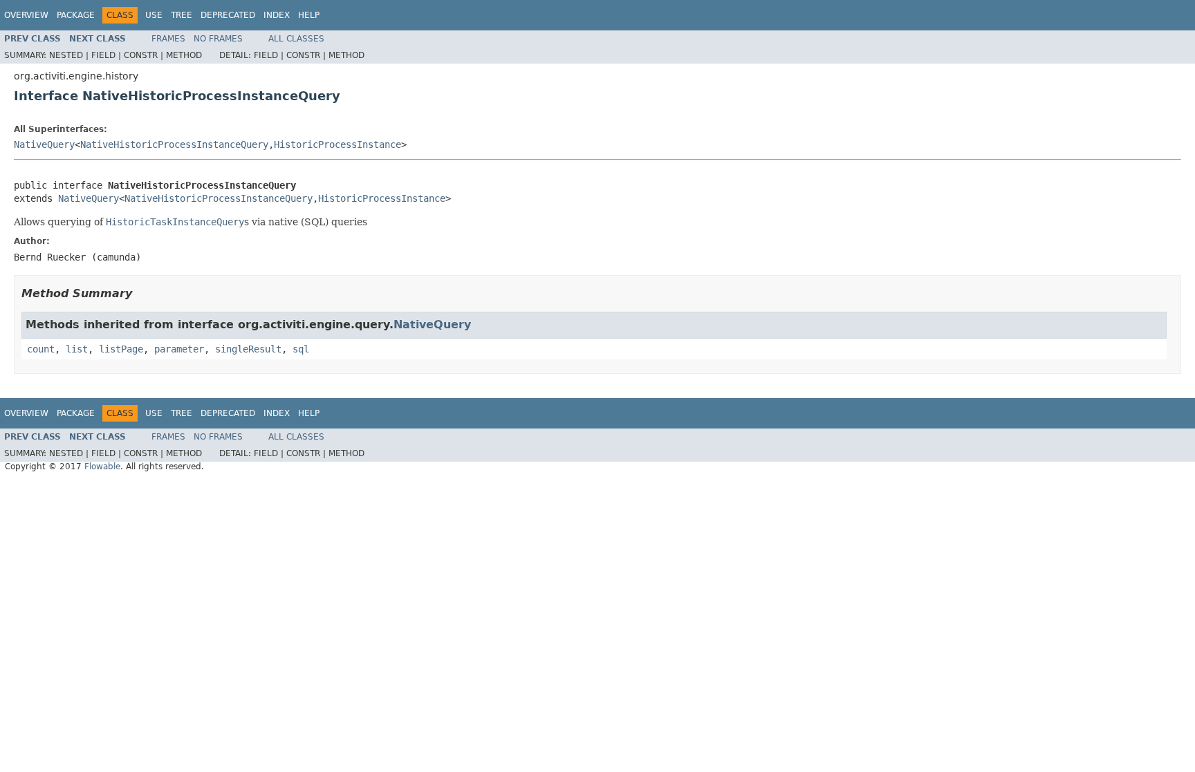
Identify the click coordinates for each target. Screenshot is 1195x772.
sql (301, 349)
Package (76, 15)
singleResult (248, 349)
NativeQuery (44, 144)
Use (154, 15)
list (77, 349)
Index (276, 15)
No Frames (218, 39)
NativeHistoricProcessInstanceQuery (174, 144)
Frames (168, 39)
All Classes (296, 39)
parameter (179, 349)
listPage (121, 349)
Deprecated (228, 15)
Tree (181, 15)
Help (308, 15)
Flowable (102, 466)
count (41, 349)
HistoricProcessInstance (337, 144)
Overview (26, 15)
